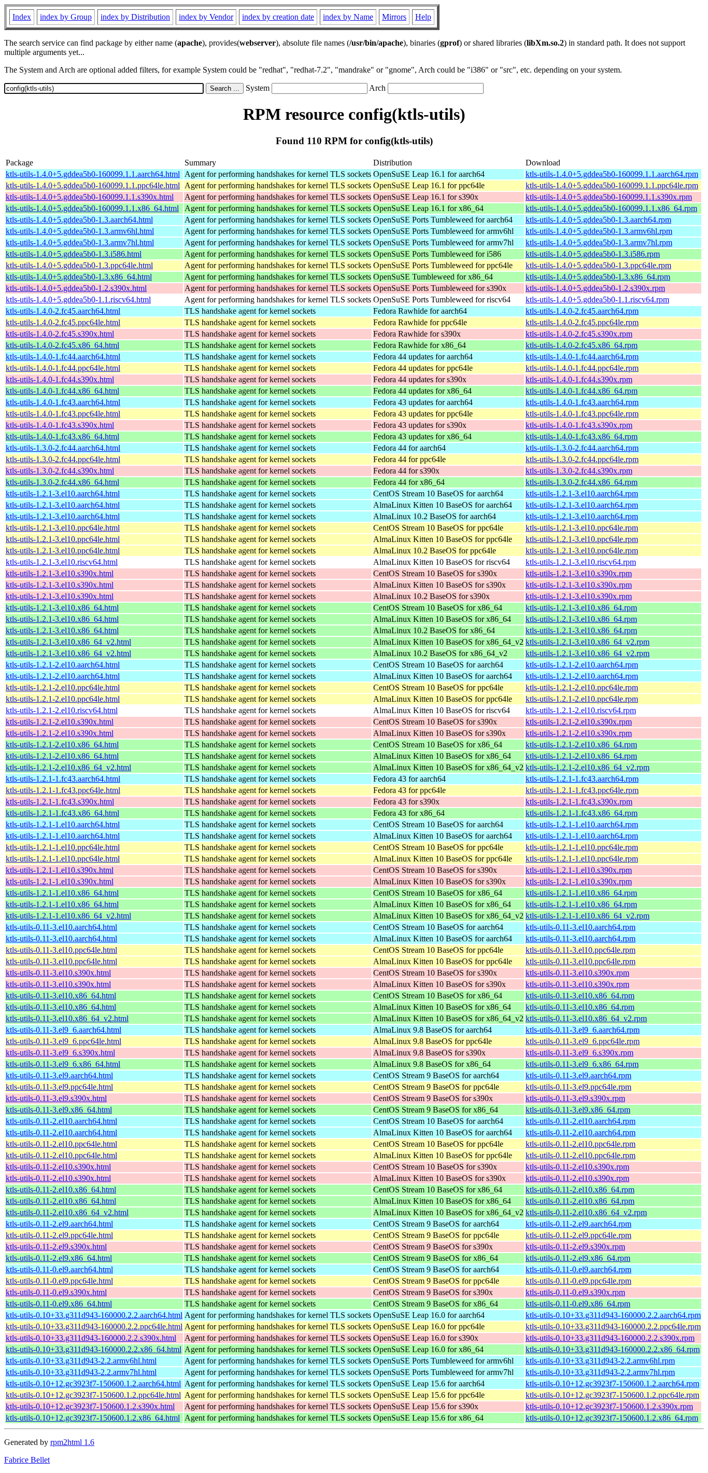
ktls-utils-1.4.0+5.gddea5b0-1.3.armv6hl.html (80, 231)
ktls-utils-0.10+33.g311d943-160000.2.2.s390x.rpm (610, 1337)
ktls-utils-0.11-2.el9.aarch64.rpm (578, 1223)
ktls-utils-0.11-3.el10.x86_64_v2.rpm (586, 1018)
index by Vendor (206, 16)
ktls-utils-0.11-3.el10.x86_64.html (61, 995)
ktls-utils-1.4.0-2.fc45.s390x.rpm (579, 333)
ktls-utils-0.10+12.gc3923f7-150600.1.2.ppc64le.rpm (612, 1395)
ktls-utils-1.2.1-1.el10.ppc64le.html (63, 847)
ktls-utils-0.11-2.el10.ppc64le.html (61, 1144)
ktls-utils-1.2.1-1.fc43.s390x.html (60, 801)
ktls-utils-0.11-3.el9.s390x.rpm (575, 1098)
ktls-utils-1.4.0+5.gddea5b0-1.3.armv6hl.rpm (599, 231)
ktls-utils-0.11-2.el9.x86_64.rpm (578, 1258)
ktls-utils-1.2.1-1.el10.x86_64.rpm (581, 892)
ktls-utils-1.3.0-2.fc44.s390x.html (60, 470)
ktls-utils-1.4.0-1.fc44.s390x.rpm (579, 379)
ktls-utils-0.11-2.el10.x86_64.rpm (580, 1189)
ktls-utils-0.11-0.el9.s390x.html (56, 1292)
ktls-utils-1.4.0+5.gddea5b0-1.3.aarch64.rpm (598, 219)
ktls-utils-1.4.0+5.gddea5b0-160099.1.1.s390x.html (90, 196)
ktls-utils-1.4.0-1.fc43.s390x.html (60, 425)
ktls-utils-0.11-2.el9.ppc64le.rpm (578, 1235)
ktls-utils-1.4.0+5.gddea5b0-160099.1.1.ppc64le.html (93, 185)
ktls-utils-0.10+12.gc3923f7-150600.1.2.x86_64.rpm (612, 1417)
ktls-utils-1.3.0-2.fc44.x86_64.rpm (582, 482)
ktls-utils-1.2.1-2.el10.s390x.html (60, 721)
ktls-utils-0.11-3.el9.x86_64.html (59, 1109)
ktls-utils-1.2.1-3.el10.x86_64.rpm (581, 607)
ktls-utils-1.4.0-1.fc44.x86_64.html (62, 390)
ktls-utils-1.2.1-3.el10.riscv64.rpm (581, 562)
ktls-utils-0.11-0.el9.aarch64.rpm (578, 1269)
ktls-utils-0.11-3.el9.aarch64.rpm (578, 1075)
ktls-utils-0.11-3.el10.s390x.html (58, 972)
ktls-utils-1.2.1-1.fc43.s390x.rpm (579, 801)
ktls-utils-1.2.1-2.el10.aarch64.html (63, 664)
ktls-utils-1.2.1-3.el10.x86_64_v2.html (68, 641)
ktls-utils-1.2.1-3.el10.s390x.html (60, 573)
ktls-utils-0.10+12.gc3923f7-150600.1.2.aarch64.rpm (612, 1383)
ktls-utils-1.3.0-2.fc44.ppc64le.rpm (582, 459)
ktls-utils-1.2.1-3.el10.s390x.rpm (579, 573)
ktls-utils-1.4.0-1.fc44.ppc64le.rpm (582, 368)
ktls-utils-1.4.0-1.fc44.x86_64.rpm (582, 390)
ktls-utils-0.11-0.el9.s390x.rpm (575, 1292)
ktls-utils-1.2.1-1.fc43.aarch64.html (63, 778)
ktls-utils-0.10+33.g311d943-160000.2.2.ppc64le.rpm (613, 1326)
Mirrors (394, 16)
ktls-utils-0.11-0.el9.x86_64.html (59, 1303)
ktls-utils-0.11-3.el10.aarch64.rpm (580, 927)
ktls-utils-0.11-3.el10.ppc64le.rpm (580, 950)
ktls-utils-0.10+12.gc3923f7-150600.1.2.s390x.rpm (609, 1406)
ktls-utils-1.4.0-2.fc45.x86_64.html (62, 345)
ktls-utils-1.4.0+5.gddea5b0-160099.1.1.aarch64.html (93, 174)
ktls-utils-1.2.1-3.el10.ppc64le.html (63, 527)
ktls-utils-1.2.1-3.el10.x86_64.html (62, 607)
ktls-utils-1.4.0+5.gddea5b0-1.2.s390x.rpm (595, 288)
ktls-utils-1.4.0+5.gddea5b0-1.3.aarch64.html (79, 219)
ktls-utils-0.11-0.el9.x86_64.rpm (578, 1303)
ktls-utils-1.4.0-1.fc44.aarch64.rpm (582, 356)
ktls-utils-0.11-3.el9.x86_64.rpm (578, 1109)
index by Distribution (135, 16)
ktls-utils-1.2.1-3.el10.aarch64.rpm (582, 493)
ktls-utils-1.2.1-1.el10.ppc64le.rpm (582, 847)
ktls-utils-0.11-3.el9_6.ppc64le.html (63, 1041)
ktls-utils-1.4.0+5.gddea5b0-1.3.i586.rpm (593, 253)
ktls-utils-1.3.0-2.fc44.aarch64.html (63, 447)
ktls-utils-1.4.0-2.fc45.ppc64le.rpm (582, 322)
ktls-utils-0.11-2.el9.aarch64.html (59, 1223)
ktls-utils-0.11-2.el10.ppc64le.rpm (580, 1144)
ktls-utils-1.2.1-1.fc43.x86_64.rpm (582, 813)
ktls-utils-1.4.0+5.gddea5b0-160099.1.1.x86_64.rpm (611, 208)
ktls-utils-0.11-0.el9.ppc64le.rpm (578, 1280)
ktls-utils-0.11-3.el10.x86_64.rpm (580, 995)
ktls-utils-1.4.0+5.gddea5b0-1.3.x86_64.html (79, 276)
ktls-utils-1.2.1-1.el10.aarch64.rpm (582, 824)
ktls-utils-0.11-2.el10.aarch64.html (61, 1121)
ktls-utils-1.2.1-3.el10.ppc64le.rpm (582, 527)
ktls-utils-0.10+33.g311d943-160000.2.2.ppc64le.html (94, 1326)
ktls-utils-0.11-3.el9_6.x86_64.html (63, 1064)
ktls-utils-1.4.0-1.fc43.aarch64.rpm (582, 402)
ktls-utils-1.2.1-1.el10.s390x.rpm (579, 870)
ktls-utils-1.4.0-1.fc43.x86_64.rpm (582, 436)
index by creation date (278, 16)
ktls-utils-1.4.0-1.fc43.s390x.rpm (579, 425)
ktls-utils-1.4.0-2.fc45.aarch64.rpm (582, 311)
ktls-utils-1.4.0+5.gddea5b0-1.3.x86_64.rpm (598, 276)
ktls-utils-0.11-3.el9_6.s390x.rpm (579, 1052)
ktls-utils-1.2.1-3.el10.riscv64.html (62, 562)
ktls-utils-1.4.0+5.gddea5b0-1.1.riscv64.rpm (597, 299)
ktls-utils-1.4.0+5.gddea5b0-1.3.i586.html (73, 253)
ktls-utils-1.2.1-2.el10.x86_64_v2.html (68, 767)
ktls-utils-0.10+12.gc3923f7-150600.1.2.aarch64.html (93, 1383)
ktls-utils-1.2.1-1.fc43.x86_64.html (62, 813)
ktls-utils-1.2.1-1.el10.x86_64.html (62, 892)
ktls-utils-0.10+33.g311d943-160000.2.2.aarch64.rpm (613, 1315)
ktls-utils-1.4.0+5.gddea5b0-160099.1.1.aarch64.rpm (612, 174)
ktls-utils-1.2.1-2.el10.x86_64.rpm (581, 744)
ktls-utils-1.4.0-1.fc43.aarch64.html (63, 402)
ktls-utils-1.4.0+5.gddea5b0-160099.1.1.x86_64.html (92, 208)
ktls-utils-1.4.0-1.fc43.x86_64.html (62, 436)
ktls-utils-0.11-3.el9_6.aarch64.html (63, 1029)
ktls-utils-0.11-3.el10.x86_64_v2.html (67, 1018)
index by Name (348, 16)
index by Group (66, 16)
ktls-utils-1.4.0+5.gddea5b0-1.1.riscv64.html (78, 299)
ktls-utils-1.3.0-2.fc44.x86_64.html (62, 482)
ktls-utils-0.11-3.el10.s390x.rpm (577, 972)
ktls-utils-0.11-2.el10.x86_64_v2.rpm (586, 1212)
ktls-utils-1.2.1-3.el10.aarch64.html (63, 493)
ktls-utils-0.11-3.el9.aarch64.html (59, 1075)
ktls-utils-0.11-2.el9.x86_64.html (59, 1258)
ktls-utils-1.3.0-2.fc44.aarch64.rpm (582, 447)
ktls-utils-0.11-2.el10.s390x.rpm (577, 1166)
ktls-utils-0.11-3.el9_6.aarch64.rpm (583, 1029)
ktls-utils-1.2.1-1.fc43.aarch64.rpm (582, 778)
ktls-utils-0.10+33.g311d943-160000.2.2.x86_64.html (93, 1349)
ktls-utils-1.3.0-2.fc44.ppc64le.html (63, 459)
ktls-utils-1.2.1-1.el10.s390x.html (60, 870)
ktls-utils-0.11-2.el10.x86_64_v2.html (67, 1212)
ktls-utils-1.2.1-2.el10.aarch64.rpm (582, 664)
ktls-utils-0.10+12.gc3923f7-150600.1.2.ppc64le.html (93, 1395)
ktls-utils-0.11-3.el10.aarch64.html (61, 927)
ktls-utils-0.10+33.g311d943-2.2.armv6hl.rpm (600, 1360)
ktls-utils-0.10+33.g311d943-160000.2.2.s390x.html (91, 1337)
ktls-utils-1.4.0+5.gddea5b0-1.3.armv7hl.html (80, 242)
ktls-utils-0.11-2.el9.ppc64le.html (59, 1235)
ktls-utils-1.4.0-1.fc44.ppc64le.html (63, 368)
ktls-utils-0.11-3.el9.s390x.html (56, 1098)
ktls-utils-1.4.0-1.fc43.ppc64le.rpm (582, 413)
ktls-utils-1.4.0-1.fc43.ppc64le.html (63, 413)
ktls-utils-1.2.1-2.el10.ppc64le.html (63, 687)
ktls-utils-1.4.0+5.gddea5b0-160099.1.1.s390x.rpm (609, 196)
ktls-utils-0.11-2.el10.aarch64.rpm (580, 1121)
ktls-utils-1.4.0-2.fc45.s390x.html (60, 333)
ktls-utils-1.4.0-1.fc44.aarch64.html (63, 356)
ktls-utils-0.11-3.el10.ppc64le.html (61, 950)
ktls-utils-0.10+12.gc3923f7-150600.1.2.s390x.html (90, 1406)
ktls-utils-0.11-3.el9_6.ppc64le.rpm (583, 1041)
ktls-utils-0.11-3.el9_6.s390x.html (60, 1052)
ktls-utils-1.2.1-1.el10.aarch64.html (63, 824)
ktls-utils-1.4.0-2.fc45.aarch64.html (63, 311)
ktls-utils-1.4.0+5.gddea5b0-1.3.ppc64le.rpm (598, 265)
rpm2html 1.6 (72, 1442)
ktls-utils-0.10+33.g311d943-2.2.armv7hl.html (81, 1372)
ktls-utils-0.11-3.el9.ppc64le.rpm (578, 1086)
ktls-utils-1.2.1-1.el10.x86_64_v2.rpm (587, 915)
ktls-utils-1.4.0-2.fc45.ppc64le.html (63, 322)
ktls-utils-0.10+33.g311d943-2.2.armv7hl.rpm (600, 1372)
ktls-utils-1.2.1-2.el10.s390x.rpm (579, 721)
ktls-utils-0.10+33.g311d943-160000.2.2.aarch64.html (94, 1315)
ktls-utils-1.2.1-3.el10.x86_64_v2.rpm (587, 641)
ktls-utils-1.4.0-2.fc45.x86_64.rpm (582, 345)
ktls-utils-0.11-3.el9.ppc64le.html (59, 1086)
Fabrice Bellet (27, 1459)
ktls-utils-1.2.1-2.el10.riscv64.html (62, 710)
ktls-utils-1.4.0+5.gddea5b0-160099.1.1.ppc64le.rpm (612, 185)
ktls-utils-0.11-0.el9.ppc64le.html (59, 1280)
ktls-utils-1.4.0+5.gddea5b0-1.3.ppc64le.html (79, 265)
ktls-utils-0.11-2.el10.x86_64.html (61, 1189)
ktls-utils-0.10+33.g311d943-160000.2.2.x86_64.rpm (613, 1349)
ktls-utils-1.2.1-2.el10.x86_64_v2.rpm (587, 767)
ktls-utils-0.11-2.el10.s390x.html (58, 1166)
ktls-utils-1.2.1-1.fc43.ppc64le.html (63, 790)
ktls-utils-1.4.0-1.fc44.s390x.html (60, 379)
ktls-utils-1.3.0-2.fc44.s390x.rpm (579, 470)
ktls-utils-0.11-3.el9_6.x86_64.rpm (582, 1064)
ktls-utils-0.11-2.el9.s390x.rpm (575, 1246)
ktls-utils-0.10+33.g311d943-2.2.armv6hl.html (81, 1360)
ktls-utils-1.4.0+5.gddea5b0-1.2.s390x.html (76, 288)
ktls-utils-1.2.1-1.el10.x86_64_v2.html (68, 915)
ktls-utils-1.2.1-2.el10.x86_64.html (62, 744)
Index (21, 16)
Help (423, 16)
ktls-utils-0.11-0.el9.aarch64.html (59, 1269)
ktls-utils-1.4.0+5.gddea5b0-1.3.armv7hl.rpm (599, 242)
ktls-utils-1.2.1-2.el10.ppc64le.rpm (582, 687)
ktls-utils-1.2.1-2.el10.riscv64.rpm (581, 710)
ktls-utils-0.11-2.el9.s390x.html (56, 1246)
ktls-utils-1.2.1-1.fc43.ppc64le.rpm (582, 790)
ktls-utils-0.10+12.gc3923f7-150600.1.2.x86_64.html (93, 1417)
